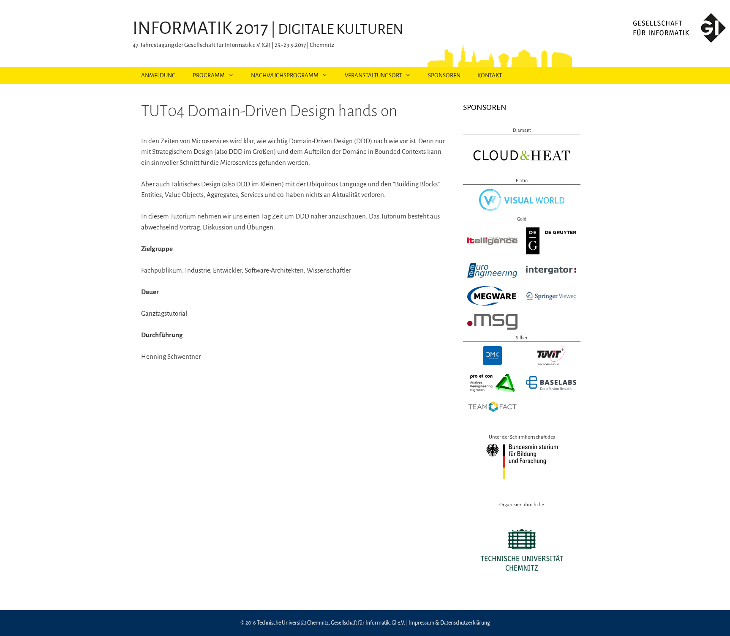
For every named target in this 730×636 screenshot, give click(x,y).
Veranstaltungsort (373, 75)
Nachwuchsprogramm (285, 75)
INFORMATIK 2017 (200, 28)
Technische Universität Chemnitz (293, 623)
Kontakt (489, 75)
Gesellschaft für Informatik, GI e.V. (368, 623)
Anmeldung (158, 75)
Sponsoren (444, 75)
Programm (209, 75)
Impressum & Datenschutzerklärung (449, 623)
